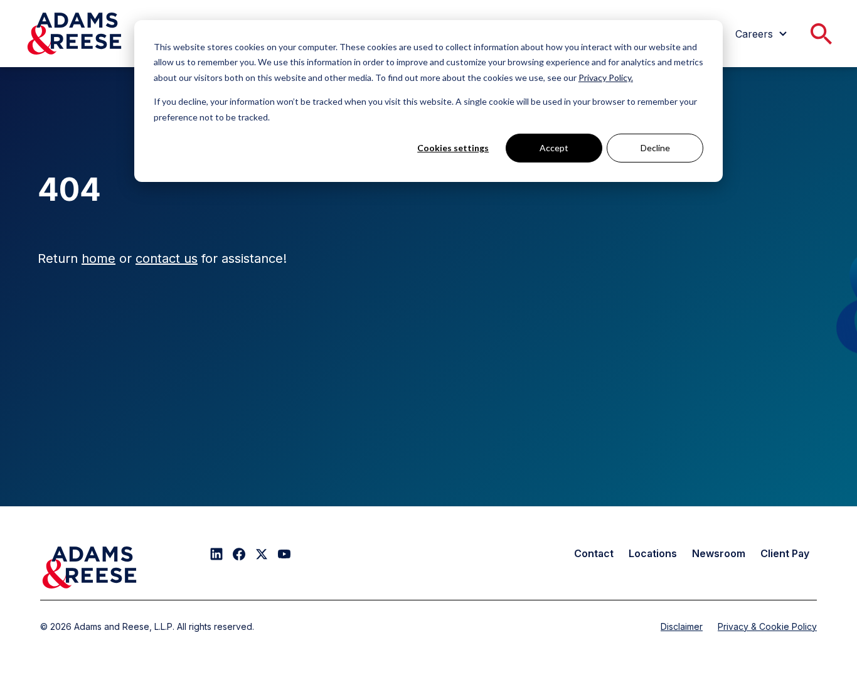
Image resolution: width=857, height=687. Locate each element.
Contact (594, 553)
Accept (554, 147)
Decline (655, 147)
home (98, 258)
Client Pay (784, 553)
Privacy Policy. (605, 77)
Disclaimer (682, 626)
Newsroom (718, 553)
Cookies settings (453, 147)
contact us (167, 258)
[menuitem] (762, 33)
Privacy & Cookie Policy (767, 626)
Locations (653, 553)
